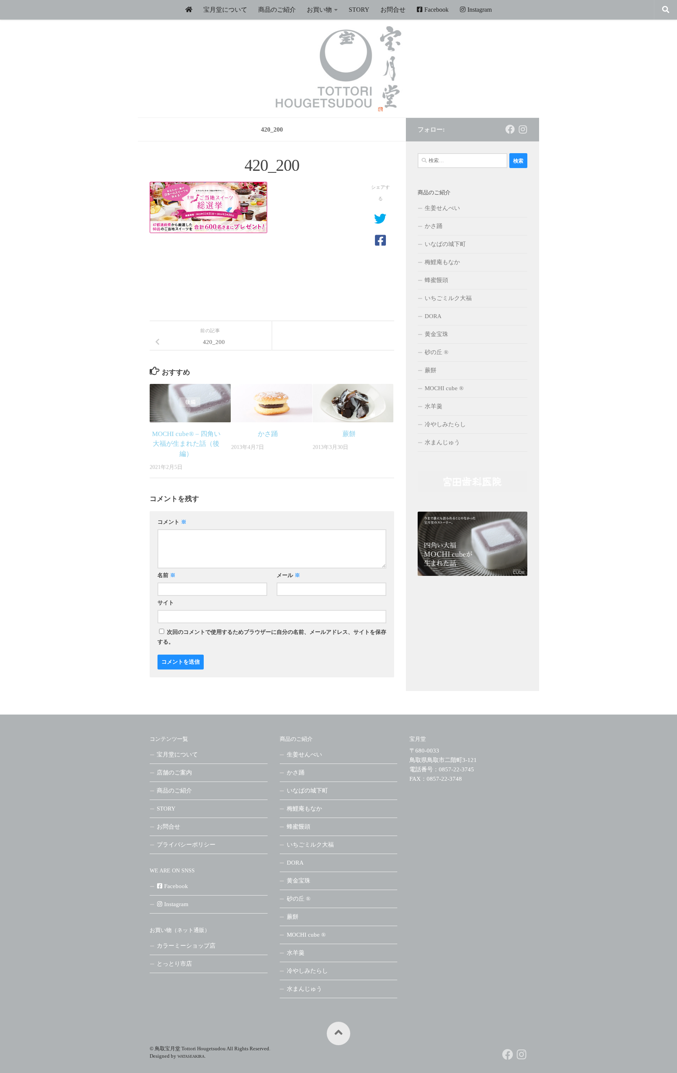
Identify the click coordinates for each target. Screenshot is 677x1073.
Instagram (479, 9)
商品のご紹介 (277, 9)
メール (288, 575)
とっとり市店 (174, 964)
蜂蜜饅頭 (436, 280)
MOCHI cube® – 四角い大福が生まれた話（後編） (186, 444)
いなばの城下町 (445, 244)
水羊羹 (433, 406)
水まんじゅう (442, 442)
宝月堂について (225, 9)
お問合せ (392, 9)
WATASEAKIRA (191, 1056)
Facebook (436, 9)
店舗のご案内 (174, 772)
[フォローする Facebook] (510, 129)
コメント (171, 522)
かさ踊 (268, 434)
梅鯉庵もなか (442, 262)
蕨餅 (349, 434)
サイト (165, 603)
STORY (359, 9)
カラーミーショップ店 (186, 946)
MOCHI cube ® (444, 388)
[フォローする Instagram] (522, 129)
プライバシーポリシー (186, 844)
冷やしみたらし (445, 424)
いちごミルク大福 (448, 298)
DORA (433, 316)
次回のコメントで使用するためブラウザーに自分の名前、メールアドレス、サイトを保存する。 (271, 637)
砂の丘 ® (436, 352)
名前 (166, 575)
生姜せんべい (442, 208)
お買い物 (319, 9)
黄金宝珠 (436, 334)
